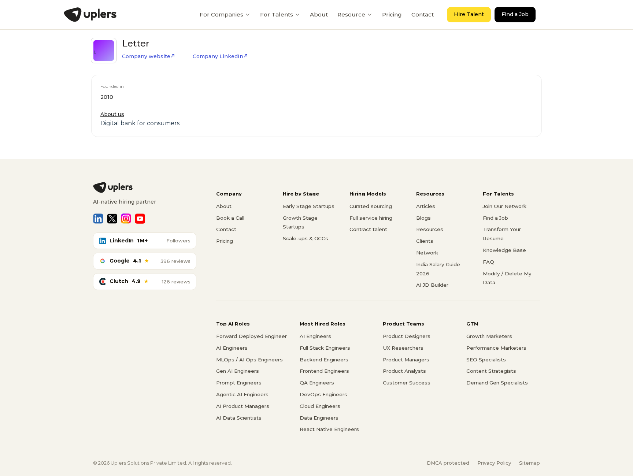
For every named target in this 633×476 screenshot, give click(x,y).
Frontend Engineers (324, 371)
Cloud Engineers (320, 406)
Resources (429, 229)
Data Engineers (319, 418)
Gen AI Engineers (237, 371)
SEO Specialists (486, 359)
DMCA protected (448, 463)
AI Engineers (232, 348)
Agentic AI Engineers (242, 394)
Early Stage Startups (308, 206)
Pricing (392, 14)
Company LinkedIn (218, 56)
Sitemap (529, 463)
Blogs (423, 218)
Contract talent (368, 229)
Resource (351, 14)
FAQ (488, 262)
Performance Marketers (496, 348)
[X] (112, 218)
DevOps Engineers (323, 394)
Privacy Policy (494, 463)
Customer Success (406, 383)
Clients (424, 241)
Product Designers (406, 336)
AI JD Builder (432, 285)
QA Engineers (317, 383)
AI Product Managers (242, 406)
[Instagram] (126, 218)
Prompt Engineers (239, 383)
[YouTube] (140, 218)
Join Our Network (504, 206)
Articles (425, 206)
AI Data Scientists (239, 418)
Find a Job (515, 14)
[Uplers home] (144, 187)
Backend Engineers (324, 359)
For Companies (221, 14)
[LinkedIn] (98, 218)
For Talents (276, 14)
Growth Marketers (489, 336)
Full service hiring (370, 218)
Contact (422, 14)
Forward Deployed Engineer (251, 336)
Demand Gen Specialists (497, 383)
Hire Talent (469, 14)
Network (427, 253)
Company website (146, 56)
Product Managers (406, 359)
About (319, 14)
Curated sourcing (370, 206)
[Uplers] (90, 14)
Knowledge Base (504, 250)
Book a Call (230, 218)
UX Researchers (403, 348)
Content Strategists (491, 371)
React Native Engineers (329, 429)
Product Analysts (404, 371)
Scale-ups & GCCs (305, 238)
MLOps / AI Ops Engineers (249, 359)
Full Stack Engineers (325, 348)
